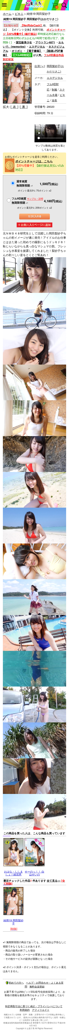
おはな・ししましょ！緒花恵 (13, 873)
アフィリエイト (40, 1010)
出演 (39, 66)
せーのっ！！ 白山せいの (34, 873)
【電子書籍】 (34, 51)
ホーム (7, 14)
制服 (54, 89)
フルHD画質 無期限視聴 (27, 200)
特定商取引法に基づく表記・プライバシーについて (33, 1006)
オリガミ (17, 51)
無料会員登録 (37, 986)
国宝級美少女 (24, 42)
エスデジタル (37, 46)
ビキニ (19, 14)
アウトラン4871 (45, 42)
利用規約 (25, 1010)
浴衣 (54, 100)
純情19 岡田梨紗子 (13, 921)
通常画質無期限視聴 (24, 183)
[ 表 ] (14, 106)
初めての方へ (16, 982)
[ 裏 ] (23, 106)
